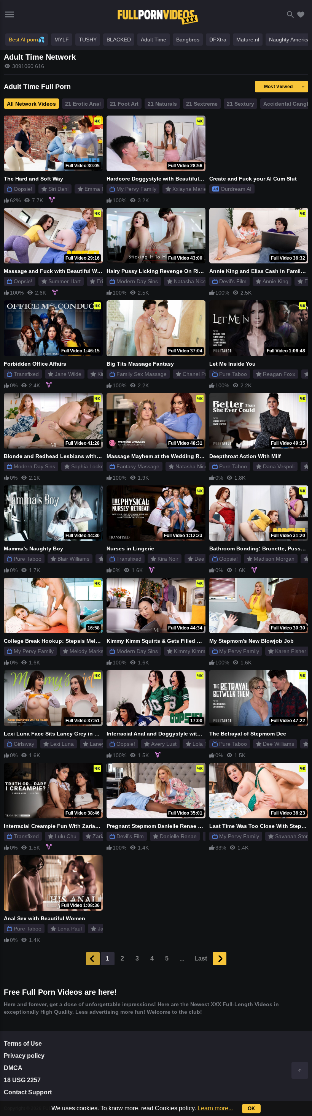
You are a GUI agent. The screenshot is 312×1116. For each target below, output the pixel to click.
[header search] (290, 14)
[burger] (9, 14)
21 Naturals (162, 104)
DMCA (13, 1068)
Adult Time (153, 39)
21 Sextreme (202, 104)
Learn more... (215, 1108)
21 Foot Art (124, 104)
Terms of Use (23, 1043)
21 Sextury (240, 104)
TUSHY (88, 39)
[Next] (219, 958)
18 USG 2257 (22, 1080)
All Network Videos (31, 104)
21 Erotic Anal (83, 104)
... (182, 958)
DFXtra (217, 39)
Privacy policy (24, 1056)
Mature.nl (247, 39)
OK (251, 1108)
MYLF (61, 39)
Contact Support (28, 1092)
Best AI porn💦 (27, 39)
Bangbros (187, 39)
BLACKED (119, 39)
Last (200, 958)
